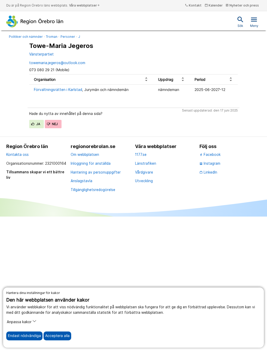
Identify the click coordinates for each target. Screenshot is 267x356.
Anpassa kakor (19, 322)
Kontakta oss (17, 154)
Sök (240, 22)
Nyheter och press (242, 5)
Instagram (209, 163)
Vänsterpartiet (41, 54)
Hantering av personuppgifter (96, 172)
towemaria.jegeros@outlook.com (57, 63)
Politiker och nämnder (26, 37)
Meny (254, 22)
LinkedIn (208, 172)
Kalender (214, 5)
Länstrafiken (145, 163)
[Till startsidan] (34, 21)
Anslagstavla (81, 181)
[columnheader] (91, 79)
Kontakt (193, 5)
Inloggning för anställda (91, 163)
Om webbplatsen (85, 154)
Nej (54, 124)
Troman (51, 37)
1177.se (141, 154)
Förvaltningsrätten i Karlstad (58, 90)
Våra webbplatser (84, 5)
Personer (67, 37)
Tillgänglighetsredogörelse (93, 190)
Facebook (212, 154)
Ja (37, 124)
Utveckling (144, 181)
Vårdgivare (144, 172)
